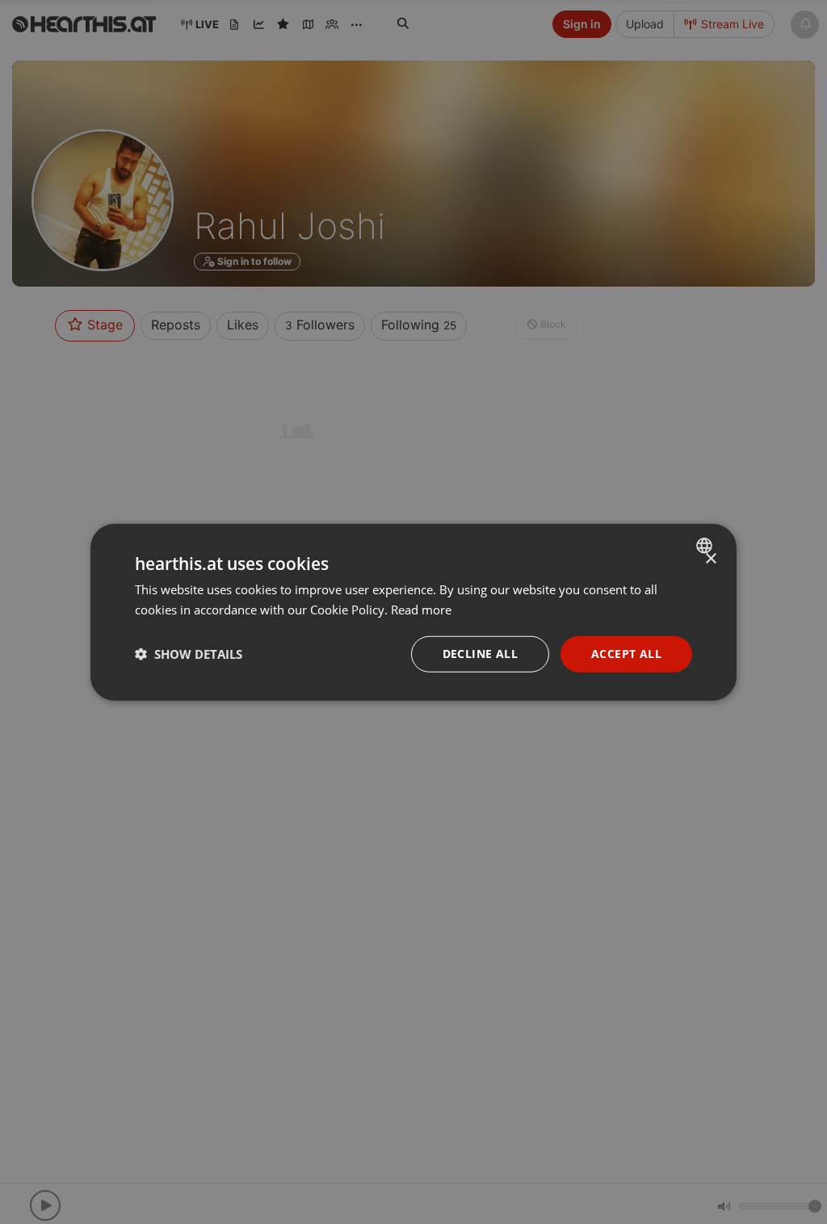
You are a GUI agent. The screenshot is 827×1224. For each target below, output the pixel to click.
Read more (421, 610)
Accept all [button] (626, 653)
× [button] (710, 559)
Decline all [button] (480, 653)
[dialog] (413, 612)
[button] (188, 654)
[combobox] (706, 546)
